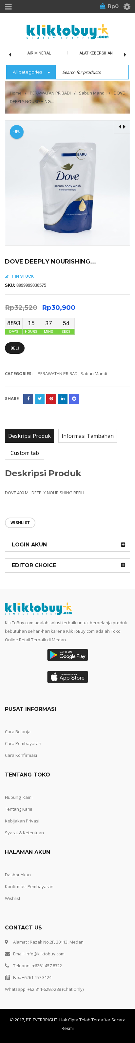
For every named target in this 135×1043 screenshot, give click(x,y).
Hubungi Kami (18, 797)
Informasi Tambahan (88, 435)
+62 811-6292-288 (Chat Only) (56, 989)
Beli (14, 348)
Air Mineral (39, 53)
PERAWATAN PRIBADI (50, 93)
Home (16, 93)
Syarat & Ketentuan (24, 833)
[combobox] (30, 72)
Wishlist (12, 898)
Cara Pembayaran (23, 743)
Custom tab (24, 453)
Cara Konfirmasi (21, 755)
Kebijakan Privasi (22, 821)
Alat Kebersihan (96, 53)
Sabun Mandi (92, 93)
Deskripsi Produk (29, 435)
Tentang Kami (18, 809)
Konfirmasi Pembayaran (29, 886)
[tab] (29, 436)
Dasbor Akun (18, 875)
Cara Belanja (17, 731)
